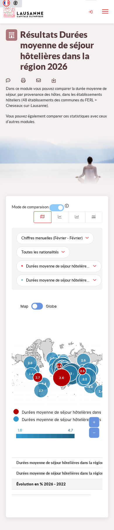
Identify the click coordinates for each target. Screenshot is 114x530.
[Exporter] (54, 80)
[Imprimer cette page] (24, 80)
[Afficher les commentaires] (9, 80)
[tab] (42, 217)
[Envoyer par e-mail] (39, 80)
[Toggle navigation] (105, 11)
